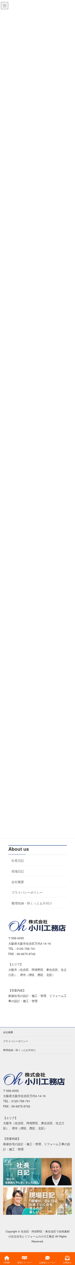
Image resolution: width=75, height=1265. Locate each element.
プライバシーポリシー (27, 892)
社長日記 (17, 860)
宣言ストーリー (24, 1262)
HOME (7, 1262)
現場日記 (17, 871)
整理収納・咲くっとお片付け (31, 903)
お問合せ (67, 1262)
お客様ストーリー (47, 1262)
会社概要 (17, 881)
